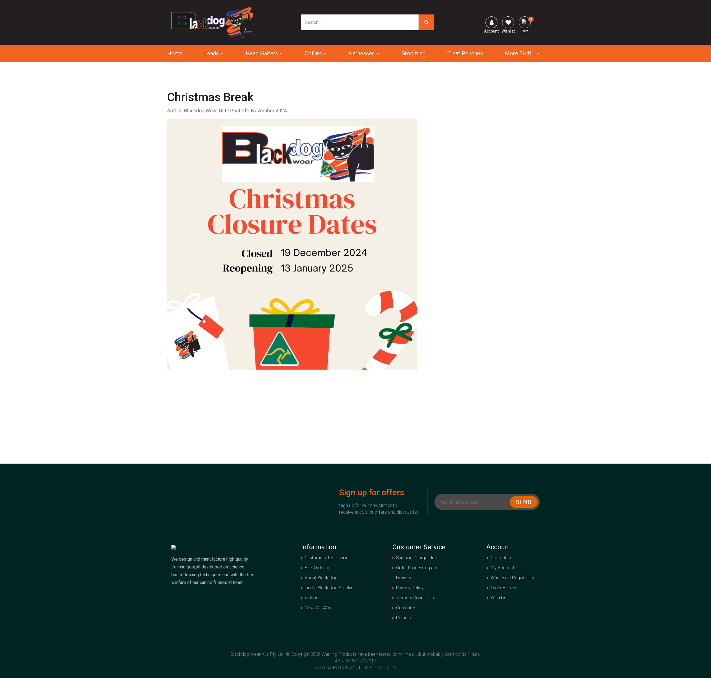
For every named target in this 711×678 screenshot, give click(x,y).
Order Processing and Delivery (417, 572)
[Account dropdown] (491, 22)
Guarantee (406, 607)
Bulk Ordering (317, 567)
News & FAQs (318, 607)
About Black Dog (321, 577)
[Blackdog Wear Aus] (212, 22)
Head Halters (262, 53)
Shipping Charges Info (417, 557)
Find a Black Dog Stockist (330, 587)
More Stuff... (520, 53)
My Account (502, 567)
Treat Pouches (465, 53)
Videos (311, 597)
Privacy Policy (410, 587)
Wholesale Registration (513, 577)
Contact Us (501, 557)
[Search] (426, 22)
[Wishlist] (508, 22)
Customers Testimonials (328, 557)
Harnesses (362, 53)
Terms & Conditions (415, 597)
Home (174, 53)
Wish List (499, 597)
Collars (313, 53)
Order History (503, 587)
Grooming (413, 53)
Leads (211, 53)
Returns (403, 617)
